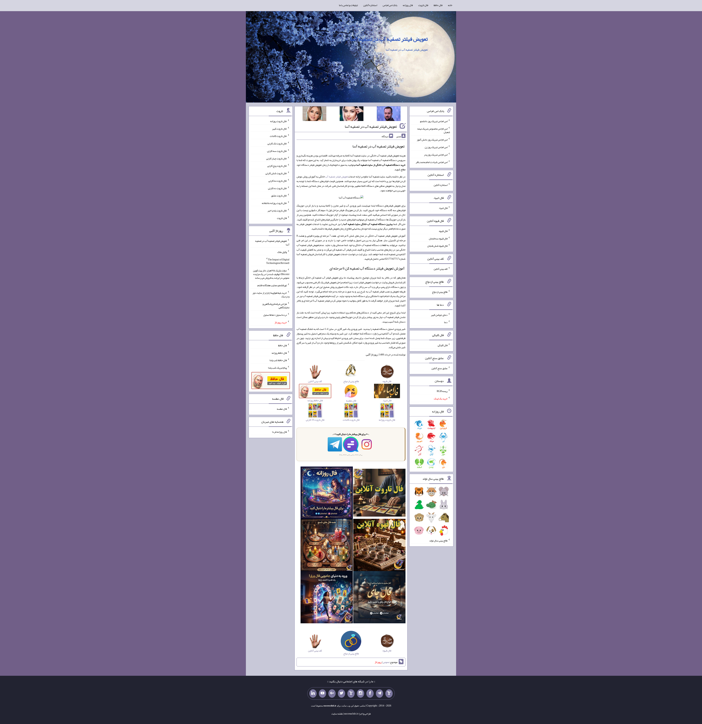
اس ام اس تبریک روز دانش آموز (432, 139)
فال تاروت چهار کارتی (276, 158)
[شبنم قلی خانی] (314, 114)
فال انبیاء (443, 208)
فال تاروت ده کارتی (277, 188)
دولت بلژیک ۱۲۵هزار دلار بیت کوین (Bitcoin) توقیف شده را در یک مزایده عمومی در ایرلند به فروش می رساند (271, 274)
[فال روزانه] (327, 493)
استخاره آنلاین (370, 5)
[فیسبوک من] (370, 693)
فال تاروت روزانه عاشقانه (274, 203)
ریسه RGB (442, 391)
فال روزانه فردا (279, 431)
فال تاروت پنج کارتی (277, 165)
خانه (450, 5)
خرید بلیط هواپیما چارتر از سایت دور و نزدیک (270, 294)
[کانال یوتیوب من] (322, 693)
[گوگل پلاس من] (332, 693)
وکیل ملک (282, 252)
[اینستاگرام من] (360, 693)
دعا (446, 322)
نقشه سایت (337, 713)
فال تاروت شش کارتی (276, 173)
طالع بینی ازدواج (440, 291)
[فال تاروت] (379, 493)
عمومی (386, 662)
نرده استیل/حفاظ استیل (275, 314)
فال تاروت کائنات (278, 136)
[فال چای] (379, 597)
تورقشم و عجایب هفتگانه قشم (272, 285)
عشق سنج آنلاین (439, 368)
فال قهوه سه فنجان (438, 238)
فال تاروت (423, 5)
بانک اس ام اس (390, 5)
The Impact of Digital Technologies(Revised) (277, 261)
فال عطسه (282, 408)
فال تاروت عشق (279, 195)
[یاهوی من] (389, 693)
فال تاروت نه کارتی (277, 180)
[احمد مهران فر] (389, 114)
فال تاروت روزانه (278, 121)
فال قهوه (443, 231)
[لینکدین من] (313, 693)
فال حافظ (438, 5)
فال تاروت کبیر (279, 128)
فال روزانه (408, 5)
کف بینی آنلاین (441, 268)
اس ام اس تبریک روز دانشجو (434, 121)
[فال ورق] (327, 597)
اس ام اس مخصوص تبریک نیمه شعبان (433, 130)
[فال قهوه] (379, 545)
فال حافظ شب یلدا (278, 360)
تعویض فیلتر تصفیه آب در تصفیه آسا (389, 38)
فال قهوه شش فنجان (437, 245)
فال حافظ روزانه (279, 352)
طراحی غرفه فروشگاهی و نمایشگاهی (276, 305)
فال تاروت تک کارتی (277, 143)
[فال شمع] (327, 545)
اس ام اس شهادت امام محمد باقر (432, 161)
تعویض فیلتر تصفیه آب (336, 176)
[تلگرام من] (379, 693)
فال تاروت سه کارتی (277, 150)
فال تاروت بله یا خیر (277, 210)
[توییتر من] (341, 693)
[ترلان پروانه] (351, 114)
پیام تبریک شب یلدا (277, 367)
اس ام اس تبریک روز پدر (436, 154)
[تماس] (351, 693)
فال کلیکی (443, 345)
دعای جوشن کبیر (439, 314)
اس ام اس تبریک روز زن (436, 147)
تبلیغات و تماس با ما (348, 5)
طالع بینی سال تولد (438, 540)
